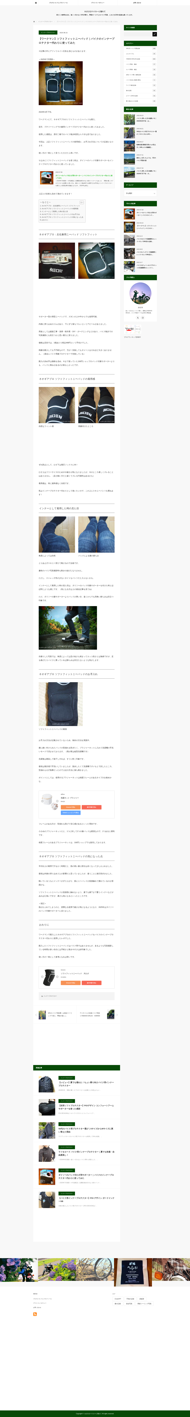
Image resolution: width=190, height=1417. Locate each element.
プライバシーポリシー (97, 3)
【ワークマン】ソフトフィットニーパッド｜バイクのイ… (147, 227)
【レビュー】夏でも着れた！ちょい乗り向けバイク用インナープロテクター (86, 1084)
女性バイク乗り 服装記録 (140, 75)
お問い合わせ (137, 3)
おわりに (45, 220)
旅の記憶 (140, 90)
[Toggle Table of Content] (80, 202)
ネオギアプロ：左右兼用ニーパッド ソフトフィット (61, 206)
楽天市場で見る (91, 807)
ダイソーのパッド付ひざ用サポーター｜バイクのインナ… (147, 214)
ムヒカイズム (140, 53)
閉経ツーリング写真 (144, 1304)
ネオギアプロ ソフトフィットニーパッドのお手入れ (61, 214)
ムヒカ (140, 307)
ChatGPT (118, 1299)
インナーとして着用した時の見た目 (55, 211)
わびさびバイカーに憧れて (95, 11)
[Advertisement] (55, 297)
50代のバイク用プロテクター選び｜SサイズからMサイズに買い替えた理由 (85, 1130)
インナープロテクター (48, 32)
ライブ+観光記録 (140, 85)
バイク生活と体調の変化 (140, 80)
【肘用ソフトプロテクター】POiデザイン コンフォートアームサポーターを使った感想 (86, 1107)
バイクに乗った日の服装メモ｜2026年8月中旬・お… (147, 120)
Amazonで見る (70, 807)
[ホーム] (36, 2)
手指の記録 (130, 1299)
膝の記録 (118, 1304)
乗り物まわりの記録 (140, 101)
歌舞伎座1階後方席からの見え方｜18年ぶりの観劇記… (146, 146)
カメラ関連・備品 (140, 69)
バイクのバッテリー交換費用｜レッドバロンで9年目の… (147, 253)
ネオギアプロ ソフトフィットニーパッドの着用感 (60, 208)
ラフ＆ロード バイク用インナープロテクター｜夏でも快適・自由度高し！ (86, 1153)
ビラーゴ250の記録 (140, 96)
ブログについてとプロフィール (58, 3)
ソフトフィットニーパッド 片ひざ (75, 973)
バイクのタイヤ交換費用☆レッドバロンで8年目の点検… (147, 240)
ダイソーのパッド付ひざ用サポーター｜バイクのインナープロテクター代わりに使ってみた (86, 1176)
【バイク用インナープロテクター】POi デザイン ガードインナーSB (86, 1199)
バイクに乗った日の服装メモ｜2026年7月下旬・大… (147, 172)
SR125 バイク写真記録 (140, 48)
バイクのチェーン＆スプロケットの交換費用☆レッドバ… (147, 266)
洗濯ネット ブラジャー (70, 798)
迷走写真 (129, 1304)
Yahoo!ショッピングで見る (71, 812)
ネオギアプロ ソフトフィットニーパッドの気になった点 (62, 217)
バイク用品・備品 (140, 64)
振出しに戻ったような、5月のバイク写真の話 (146, 159)
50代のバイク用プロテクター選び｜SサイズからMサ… (147, 133)
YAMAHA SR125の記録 (140, 59)
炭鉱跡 (141, 1299)
